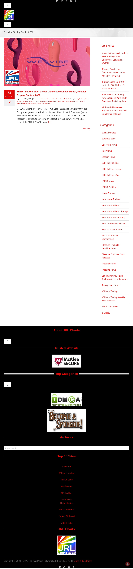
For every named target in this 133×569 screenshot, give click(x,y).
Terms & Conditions (82, 560)
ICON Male (66, 499)
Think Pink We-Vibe (43, 103)
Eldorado (66, 466)
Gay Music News (109, 144)
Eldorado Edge (108, 138)
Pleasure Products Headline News (52, 99)
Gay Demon (66, 486)
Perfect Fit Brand (66, 516)
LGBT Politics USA (110, 175)
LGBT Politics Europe (111, 169)
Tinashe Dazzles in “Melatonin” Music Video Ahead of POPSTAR (113, 72)
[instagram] (71, 1)
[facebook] (76, 1)
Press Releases (109, 263)
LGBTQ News (108, 181)
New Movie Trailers (111, 199)
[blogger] (57, 1)
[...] (49, 122)
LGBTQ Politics (109, 187)
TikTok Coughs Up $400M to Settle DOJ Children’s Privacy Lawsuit (113, 85)
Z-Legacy (106, 312)
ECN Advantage (109, 132)
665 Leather (66, 493)
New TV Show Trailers (112, 229)
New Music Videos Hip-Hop (115, 211)
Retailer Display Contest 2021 (27, 103)
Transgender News (110, 285)
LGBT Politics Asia (110, 162)
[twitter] (67, 1)
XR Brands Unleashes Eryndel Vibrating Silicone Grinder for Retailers (114, 110)
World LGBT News (110, 306)
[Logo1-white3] (9, 11)
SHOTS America (66, 509)
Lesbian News (108, 156)
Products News (68, 99)
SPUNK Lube (66, 522)
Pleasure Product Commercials (110, 237)
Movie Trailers (108, 193)
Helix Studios (66, 503)
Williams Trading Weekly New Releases (113, 299)
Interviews (107, 150)
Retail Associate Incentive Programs (73, 101)
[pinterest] (62, 1)
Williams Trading (109, 291)
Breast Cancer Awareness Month (50, 101)
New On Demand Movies (113, 223)
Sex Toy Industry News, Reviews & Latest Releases (114, 277)
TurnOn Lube (67, 479)
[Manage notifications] (127, 564)
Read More (86, 128)
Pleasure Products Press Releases (113, 256)
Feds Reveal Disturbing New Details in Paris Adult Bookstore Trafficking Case (114, 98)
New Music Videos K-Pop (113, 217)
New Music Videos (110, 205)
